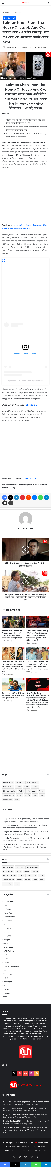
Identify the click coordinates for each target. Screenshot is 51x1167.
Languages (7, 932)
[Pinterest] (22, 497)
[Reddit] (28, 497)
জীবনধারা (19, 795)
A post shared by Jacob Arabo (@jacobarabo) (25, 381)
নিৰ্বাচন (5, 997)
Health (26, 787)
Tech (5, 970)
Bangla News (8, 782)
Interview (7, 928)
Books (5, 905)
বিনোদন (35, 795)
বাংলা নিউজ (27, 795)
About (23, 1150)
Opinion (6, 943)
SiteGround (40, 1147)
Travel (41, 791)
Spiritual (6, 959)
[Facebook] (4, 497)
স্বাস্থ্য (16, 799)
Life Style (7, 936)
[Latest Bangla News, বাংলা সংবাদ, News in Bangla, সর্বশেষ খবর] (25, 2)
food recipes (8, 921)
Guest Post (15, 1150)
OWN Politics (8, 951)
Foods (18, 787)
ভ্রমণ (41, 795)
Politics (21, 791)
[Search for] (48, 3)
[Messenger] (34, 497)
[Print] (10, 502)
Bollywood (19, 782)
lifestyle (35, 787)
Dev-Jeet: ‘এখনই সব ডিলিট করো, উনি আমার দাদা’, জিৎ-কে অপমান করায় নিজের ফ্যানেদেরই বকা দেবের (13, 695)
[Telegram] (46, 497)
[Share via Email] (4, 502)
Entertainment (16, 13)
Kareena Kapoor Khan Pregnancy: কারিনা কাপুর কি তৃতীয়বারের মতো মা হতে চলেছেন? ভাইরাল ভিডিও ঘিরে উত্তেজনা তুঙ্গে (12, 634)
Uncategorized (9, 982)
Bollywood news (32, 782)
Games (8, 993)
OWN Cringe (8, 947)
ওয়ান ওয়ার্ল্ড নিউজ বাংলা (8, 795)
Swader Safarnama (11, 966)
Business (7, 909)
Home (6, 13)
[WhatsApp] (40, 497)
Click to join (31, 405)
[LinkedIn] (16, 497)
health (5, 924)
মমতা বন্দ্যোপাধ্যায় (7, 799)
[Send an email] (15, 48)
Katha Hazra (10, 48)
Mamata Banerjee (9, 791)
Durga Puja (7, 913)
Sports (6, 962)
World (5, 985)
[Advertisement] (25, 197)
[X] (10, 497)
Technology (32, 791)
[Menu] (3, 3)
